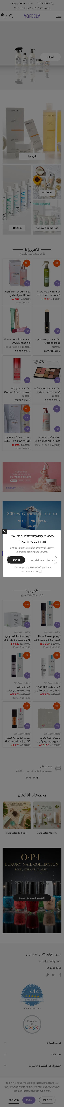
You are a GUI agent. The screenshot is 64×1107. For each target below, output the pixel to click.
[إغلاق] (4, 531)
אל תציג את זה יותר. (29, 571)
